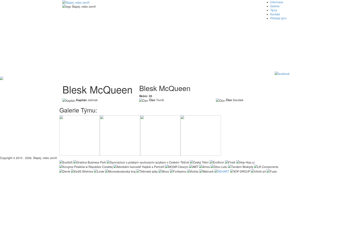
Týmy (273, 10)
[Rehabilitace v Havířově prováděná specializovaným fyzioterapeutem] (221, 171)
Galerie (275, 6)
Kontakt (275, 14)
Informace (276, 2)
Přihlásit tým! (278, 18)
